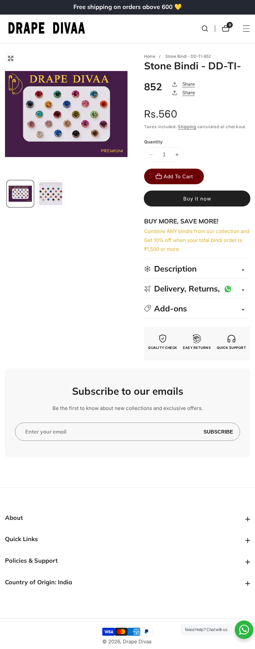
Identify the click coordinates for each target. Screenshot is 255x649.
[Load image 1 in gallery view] (20, 193)
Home (149, 56)
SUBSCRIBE (218, 432)
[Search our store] (208, 28)
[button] (197, 308)
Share (188, 84)
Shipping (187, 126)
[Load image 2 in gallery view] (50, 193)
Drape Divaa (137, 641)
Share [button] (188, 92)
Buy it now (197, 199)
